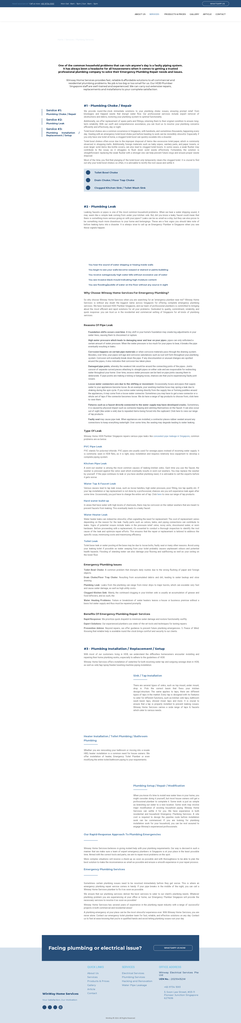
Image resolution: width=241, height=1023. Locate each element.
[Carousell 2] (61, 1007)
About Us (93, 973)
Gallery (91, 985)
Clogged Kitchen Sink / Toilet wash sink (120, 187)
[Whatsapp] (55, 1007)
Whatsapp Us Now (174, 948)
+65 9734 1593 (47, 4)
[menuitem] (140, 14)
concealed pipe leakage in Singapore (171, 436)
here (159, 494)
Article (91, 989)
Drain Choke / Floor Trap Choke (114, 180)
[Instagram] (50, 1007)
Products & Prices (98, 981)
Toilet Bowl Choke (106, 172)
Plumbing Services (133, 977)
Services (92, 977)
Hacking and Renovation (137, 981)
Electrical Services (133, 973)
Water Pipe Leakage (134, 985)
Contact (92, 993)
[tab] (141, 172)
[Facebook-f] (44, 1007)
